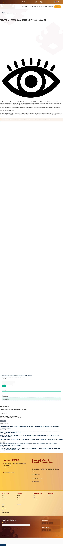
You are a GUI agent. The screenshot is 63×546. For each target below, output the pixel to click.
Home (3, 12)
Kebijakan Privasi (4, 529)
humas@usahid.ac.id (16, 2)
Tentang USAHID (24, 6)
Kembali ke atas (58, 535)
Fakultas (18, 495)
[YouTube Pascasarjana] (50, 530)
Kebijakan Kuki (10, 529)
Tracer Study (4, 508)
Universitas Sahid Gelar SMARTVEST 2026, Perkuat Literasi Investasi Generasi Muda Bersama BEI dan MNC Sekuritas (31, 440)
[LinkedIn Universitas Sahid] (50, 523)
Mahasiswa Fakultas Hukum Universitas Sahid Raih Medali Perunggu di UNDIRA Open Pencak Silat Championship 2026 (30, 436)
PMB (37, 6)
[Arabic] (54, 1)
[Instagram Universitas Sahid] (45, 523)
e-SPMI (3, 510)
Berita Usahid (50, 6)
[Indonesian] (58, 1)
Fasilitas (18, 499)
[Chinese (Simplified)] (55, 1)
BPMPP (34, 497)
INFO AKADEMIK (41, 2)
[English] (57, 1)
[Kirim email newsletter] (29, 525)
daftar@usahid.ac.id (7, 2)
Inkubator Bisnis (35, 499)
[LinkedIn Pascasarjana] (47, 530)
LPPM (34, 495)
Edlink (3, 495)
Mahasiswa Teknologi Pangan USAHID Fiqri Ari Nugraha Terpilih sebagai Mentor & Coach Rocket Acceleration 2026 (29, 427)
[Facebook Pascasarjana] (43, 530)
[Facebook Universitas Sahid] (43, 523)
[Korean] (54, 2)
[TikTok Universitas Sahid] (47, 523)
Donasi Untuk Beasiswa (5, 512)
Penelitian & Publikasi (43, 6)
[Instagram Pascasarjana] (45, 530)
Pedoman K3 (50, 495)
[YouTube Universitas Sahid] (52, 523)
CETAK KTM (36, 2)
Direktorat (18, 497)
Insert (3, 545)
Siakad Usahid (4, 497)
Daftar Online (4, 499)
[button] (0, 410)
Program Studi (32, 6)
